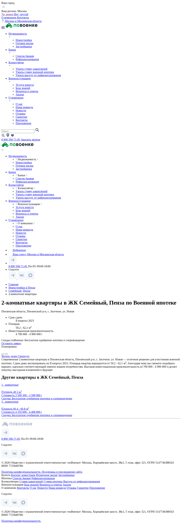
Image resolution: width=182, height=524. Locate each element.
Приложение (23, 123)
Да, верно (7, 14)
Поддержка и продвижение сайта (62, 471)
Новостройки (24, 40)
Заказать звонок (30, 139)
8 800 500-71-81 (11, 139)
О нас (19, 104)
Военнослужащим (20, 78)
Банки (12, 49)
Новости (21, 110)
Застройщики (24, 46)
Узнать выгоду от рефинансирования (38, 75)
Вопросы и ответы (27, 91)
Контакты (23, 17)
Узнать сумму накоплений (31, 68)
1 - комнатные (9, 384)
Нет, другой (21, 14)
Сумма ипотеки (53, 481)
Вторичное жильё (47, 475)
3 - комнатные (9, 401)
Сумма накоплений (31, 481)
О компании (9, 17)
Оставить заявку (11, 343)
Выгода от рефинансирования (81, 481)
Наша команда (24, 107)
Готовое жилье (24, 43)
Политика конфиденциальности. (21, 471)
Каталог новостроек (23, 475)
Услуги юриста (25, 84)
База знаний (23, 88)
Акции (20, 94)
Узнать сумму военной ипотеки (35, 72)
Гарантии (21, 116)
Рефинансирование (27, 59)
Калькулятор (16, 62)
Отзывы (20, 113)
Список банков (25, 56)
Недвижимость (18, 33)
